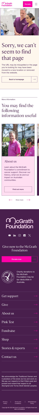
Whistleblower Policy (32, 402)
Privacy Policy (5, 402)
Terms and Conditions (18, 402)
